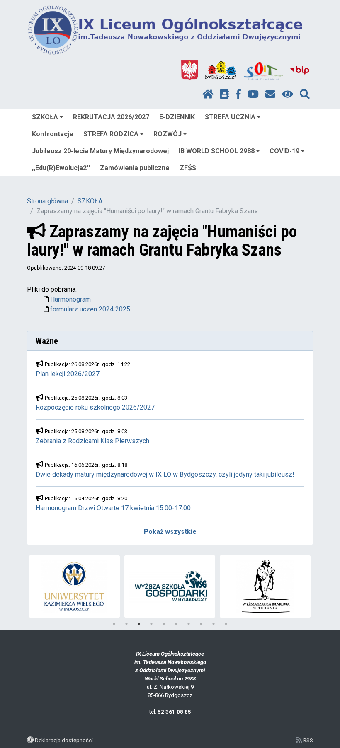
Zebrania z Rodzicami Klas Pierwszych (92, 441)
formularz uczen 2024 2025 (90, 309)
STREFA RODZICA (110, 134)
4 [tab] (151, 624)
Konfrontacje (52, 134)
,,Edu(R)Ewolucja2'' (61, 168)
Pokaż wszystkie (170, 532)
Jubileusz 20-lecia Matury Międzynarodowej (100, 151)
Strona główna (47, 201)
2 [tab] (126, 624)
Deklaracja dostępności (64, 740)
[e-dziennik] (224, 94)
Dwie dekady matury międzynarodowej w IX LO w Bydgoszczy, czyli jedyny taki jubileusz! (165, 474)
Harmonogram (70, 299)
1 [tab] (114, 624)
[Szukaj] (304, 94)
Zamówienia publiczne (135, 168)
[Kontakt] (270, 94)
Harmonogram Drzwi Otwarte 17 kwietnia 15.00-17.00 (113, 508)
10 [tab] (226, 624)
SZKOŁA (45, 117)
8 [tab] (201, 624)
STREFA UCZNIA (230, 117)
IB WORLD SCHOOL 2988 (217, 151)
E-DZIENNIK (177, 117)
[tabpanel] (74, 586)
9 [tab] (213, 624)
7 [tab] (189, 624)
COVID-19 (284, 151)
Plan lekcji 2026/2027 (68, 374)
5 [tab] (164, 624)
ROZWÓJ (167, 134)
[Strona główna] (208, 94)
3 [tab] (139, 624)
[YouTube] (253, 94)
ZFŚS (188, 168)
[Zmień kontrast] (287, 94)
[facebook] (238, 94)
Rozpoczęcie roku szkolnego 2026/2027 (95, 407)
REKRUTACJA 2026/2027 (111, 117)
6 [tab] (176, 624)
